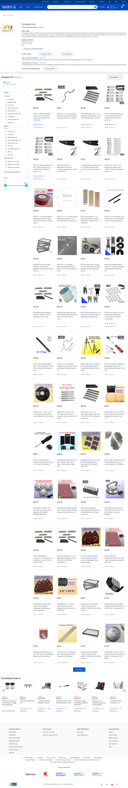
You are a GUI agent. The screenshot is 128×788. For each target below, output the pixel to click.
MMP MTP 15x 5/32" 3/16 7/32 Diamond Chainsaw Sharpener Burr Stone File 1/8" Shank (67, 414)
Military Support (113, 738)
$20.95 (59, 358)
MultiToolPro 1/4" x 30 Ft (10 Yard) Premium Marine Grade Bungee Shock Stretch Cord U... (114, 414)
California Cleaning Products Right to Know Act (87, 760)
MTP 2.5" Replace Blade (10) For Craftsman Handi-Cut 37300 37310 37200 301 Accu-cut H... (42, 167)
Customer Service (14, 729)
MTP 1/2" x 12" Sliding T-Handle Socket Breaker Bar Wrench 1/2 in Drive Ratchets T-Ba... (67, 266)
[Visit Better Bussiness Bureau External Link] (13, 784)
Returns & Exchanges (14, 738)
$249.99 (76, 696)
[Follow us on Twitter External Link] (107, 784)
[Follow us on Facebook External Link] (101, 784)
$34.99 (23, 698)
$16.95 (59, 307)
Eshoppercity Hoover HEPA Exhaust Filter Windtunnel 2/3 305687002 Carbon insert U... (115, 606)
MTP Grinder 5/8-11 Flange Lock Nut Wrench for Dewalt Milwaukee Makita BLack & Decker (90, 266)
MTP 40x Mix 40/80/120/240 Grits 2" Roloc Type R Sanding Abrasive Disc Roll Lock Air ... (67, 510)
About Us (11, 752)
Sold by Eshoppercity (38, 127)
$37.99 (113, 698)
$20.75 (35, 502)
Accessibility (40, 757)
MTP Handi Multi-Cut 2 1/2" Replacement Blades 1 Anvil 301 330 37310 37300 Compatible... (66, 558)
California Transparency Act (63, 760)
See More (10, 122)
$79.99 (95, 698)
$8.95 (59, 598)
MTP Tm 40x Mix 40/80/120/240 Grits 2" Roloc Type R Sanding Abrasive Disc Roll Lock (114, 558)
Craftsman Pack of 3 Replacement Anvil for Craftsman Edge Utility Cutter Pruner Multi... (67, 167)
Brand (6, 126)
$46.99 (4, 696)
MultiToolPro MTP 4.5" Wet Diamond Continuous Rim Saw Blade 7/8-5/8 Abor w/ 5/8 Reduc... (115, 654)
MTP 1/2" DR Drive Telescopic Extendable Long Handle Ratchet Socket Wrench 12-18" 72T (115, 366)
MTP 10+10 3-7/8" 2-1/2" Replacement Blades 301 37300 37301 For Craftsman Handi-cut (114, 167)
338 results (11, 77)
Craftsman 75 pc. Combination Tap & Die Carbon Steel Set (98, 702)
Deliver (11, 83)
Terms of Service (51, 757)
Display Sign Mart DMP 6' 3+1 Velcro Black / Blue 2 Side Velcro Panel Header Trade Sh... (67, 462)
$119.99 (77, 698)
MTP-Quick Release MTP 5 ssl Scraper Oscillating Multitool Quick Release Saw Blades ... (91, 314)
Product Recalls (13, 744)
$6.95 (35, 454)
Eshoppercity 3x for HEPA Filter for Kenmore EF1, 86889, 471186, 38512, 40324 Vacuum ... (91, 606)
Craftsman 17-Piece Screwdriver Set (116, 702)
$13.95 (83, 108)
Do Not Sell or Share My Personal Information (62, 762)
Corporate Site (113, 735)
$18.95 (107, 358)
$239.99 (94, 696)
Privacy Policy (86, 757)
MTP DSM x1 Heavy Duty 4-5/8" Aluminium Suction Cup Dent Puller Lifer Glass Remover (114, 510)
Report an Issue (50, 68)
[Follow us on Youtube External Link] (112, 784)
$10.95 (35, 211)
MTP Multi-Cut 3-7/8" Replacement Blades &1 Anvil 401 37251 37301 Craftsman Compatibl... (90, 414)
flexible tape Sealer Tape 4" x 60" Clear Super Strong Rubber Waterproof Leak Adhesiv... (43, 654)
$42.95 (107, 259)
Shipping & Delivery (14, 741)
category (7, 96)
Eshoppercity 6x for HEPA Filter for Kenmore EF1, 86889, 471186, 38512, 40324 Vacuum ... (43, 266)
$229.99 (41, 698)
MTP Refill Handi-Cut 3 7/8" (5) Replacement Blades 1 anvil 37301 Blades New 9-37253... (91, 115)
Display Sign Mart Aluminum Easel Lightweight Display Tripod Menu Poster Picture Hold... (90, 366)
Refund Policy (62, 757)
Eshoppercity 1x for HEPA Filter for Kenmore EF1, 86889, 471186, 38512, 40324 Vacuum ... (91, 654)
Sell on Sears (80, 732)
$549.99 (40, 696)
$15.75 (59, 502)
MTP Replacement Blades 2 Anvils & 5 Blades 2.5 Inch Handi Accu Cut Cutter (42, 314)
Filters (6, 92)
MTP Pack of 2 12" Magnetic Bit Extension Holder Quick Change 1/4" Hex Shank (66, 654)
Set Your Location (11, 84)
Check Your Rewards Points (50, 735)
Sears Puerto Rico (113, 741)
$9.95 (59, 108)
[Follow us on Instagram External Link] (117, 784)
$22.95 (107, 454)
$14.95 (59, 406)
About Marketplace (82, 735)
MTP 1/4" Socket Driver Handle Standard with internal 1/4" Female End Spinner (43, 462)
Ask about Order (46, 54)
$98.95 (59, 454)
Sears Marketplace (83, 729)
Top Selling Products (11, 678)
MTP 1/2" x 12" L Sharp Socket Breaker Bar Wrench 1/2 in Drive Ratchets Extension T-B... (67, 218)
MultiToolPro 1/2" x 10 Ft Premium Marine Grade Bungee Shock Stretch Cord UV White (66, 606)
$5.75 (107, 646)
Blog (110, 746)
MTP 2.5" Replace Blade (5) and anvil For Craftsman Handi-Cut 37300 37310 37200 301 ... (42, 115)
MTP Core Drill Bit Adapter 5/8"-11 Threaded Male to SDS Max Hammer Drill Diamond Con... (43, 366)
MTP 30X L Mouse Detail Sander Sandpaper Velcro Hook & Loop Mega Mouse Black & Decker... (89, 558)
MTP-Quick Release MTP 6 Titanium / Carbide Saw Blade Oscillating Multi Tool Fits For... (114, 266)
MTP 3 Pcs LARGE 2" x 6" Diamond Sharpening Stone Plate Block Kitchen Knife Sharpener (90, 218)
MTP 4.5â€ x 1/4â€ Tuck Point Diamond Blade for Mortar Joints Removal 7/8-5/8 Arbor (115, 462)
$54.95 (107, 211)
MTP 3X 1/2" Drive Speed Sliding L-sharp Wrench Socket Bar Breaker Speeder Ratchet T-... (67, 366)
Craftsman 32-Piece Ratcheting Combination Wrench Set (81, 702)
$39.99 (59, 698)
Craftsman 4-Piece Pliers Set (27, 702)
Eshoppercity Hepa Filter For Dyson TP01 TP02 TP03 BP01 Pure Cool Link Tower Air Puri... (67, 314)
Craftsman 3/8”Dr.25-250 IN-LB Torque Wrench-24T (63, 702)
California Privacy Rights (45, 760)
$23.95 (59, 159)
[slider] (5, 185)
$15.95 (35, 406)
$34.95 (83, 454)
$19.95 (83, 358)
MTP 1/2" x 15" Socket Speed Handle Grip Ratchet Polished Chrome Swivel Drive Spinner (67, 115)
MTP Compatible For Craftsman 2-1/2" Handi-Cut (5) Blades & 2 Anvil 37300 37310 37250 (42, 558)
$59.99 (22, 696)
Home (4, 15)
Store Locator (12, 732)
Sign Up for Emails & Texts (16, 746)
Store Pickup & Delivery (12, 172)
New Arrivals (8, 158)
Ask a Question (67, 54)
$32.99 (4, 698)
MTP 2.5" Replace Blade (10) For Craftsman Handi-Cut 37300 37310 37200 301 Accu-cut (114, 115)
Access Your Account (48, 732)
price (5, 178)
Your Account (47, 729)
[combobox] (72, 7)
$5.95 (83, 646)
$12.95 (107, 108)
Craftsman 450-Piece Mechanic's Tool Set (44, 702)
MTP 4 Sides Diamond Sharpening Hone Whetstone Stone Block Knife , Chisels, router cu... (90, 510)
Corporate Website (74, 757)
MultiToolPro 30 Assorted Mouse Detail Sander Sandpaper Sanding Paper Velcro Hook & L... (42, 606)
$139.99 (58, 696)
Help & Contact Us (14, 749)
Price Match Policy (28, 757)
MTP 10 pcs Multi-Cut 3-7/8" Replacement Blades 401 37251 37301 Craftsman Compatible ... (114, 314)
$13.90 (35, 108)
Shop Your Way (113, 744)
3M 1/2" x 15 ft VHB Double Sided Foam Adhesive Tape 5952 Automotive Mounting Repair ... (42, 218)
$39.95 (35, 358)
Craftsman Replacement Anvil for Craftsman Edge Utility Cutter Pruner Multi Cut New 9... (91, 167)
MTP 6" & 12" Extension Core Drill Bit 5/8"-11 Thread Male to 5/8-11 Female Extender (114, 218)
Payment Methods (31, 760)
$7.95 (83, 159)
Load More (79, 669)
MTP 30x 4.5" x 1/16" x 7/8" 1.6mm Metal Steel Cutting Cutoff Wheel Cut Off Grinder (43, 414)
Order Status (12, 735)
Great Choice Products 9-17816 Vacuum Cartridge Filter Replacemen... (9, 702)
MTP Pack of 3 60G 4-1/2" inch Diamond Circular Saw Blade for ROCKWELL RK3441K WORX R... (42, 510)
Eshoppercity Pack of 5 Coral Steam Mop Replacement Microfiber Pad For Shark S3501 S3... (90, 462)
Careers (111, 732)
